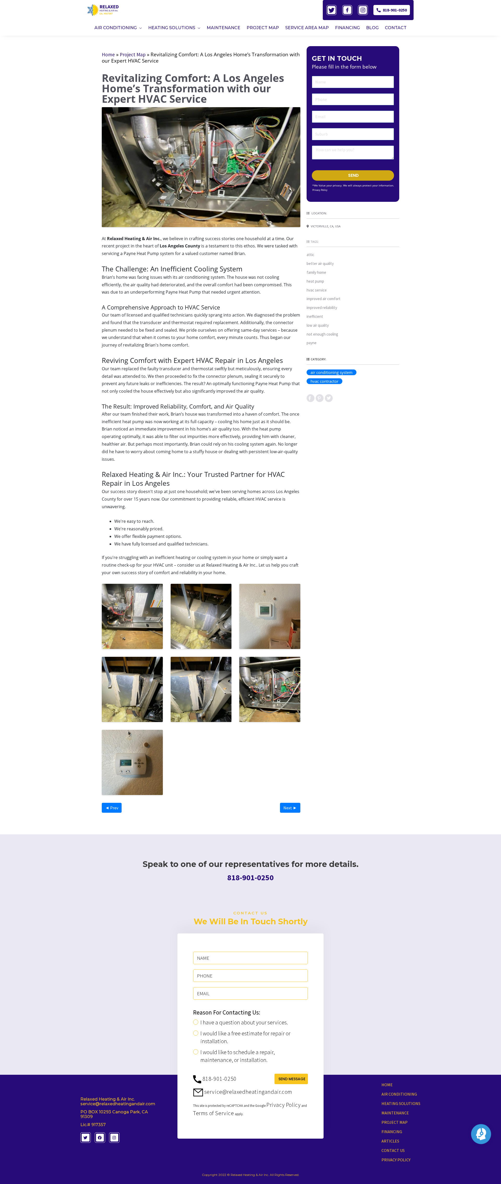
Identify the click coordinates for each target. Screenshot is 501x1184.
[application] (139, 27)
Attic (310, 254)
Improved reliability (322, 307)
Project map (394, 1122)
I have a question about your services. (244, 1022)
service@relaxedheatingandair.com (247, 1091)
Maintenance (395, 1112)
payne (312, 342)
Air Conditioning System (332, 372)
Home (108, 54)
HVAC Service (317, 290)
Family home (316, 272)
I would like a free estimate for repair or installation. (245, 1037)
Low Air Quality (318, 325)
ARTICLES (390, 1141)
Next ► (290, 807)
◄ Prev (111, 807)
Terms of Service (213, 1113)
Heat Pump (315, 281)
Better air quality (320, 263)
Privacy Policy (319, 190)
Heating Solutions (400, 1103)
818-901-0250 (395, 10)
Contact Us (393, 1150)
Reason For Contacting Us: (226, 1012)
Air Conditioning (399, 1094)
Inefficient (315, 316)
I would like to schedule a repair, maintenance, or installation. (237, 1056)
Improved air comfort (324, 298)
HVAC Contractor (324, 381)
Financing (391, 1131)
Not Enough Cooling (322, 334)
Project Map (133, 54)
